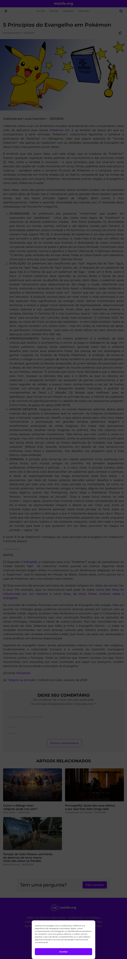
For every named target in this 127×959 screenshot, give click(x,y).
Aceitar (63, 951)
